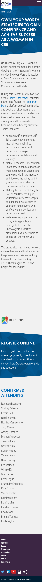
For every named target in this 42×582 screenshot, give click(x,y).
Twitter (2, 572)
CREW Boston (6, 5)
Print (19, 572)
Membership (5, 549)
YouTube (13, 572)
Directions (16, 320)
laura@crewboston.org (22, 363)
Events (3, 546)
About (3, 558)
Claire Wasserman (18, 98)
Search (3, 555)
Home (3, 539)
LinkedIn (8, 572)
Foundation (5, 552)
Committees (5, 562)
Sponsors (4, 543)
